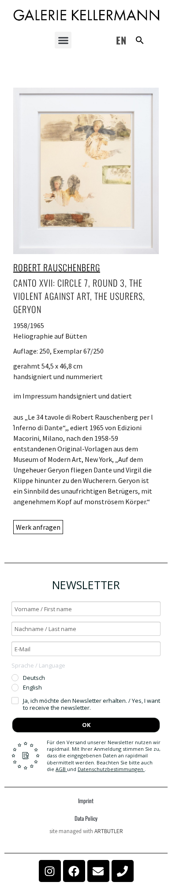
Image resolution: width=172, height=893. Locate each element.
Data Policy (86, 818)
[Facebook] (74, 871)
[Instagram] (50, 871)
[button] (63, 40)
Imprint (85, 800)
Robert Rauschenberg (56, 267)
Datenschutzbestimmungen (111, 769)
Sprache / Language (38, 665)
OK (86, 725)
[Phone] (123, 871)
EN (121, 40)
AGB (61, 769)
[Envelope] (98, 871)
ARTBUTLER (108, 831)
